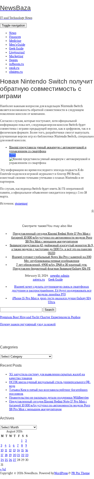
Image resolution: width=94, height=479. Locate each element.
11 (6, 450)
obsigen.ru (16, 72)
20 (14, 455)
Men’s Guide (17, 45)
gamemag (21, 203)
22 (22, 455)
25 (6, 460)
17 (2, 455)
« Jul (3, 469)
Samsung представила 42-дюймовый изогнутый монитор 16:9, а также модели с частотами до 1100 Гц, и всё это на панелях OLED (52, 249)
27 (14, 460)
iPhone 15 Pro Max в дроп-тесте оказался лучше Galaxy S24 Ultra (51, 300)
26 (10, 460)
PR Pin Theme (80, 473)
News (12, 33)
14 (18, 450)
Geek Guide (16, 48)
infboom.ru (16, 64)
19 (10, 455)
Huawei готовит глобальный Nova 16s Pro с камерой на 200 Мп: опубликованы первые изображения (51, 259)
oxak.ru (14, 68)
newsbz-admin (59, 276)
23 (26, 455)
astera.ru (39, 280)
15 (22, 450)
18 (6, 455)
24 (2, 460)
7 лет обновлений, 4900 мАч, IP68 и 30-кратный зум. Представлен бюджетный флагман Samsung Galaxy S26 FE (52, 267)
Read (12, 155)
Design (13, 60)
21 (18, 455)
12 (10, 450)
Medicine (15, 41)
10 (2, 450)
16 (26, 450)
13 (14, 450)
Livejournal (17, 52)
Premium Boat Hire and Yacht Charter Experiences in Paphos (40, 317)
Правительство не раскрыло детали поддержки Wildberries (49, 398)
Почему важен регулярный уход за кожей (28, 324)
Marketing (16, 56)
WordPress (61, 473)
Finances (15, 37)
